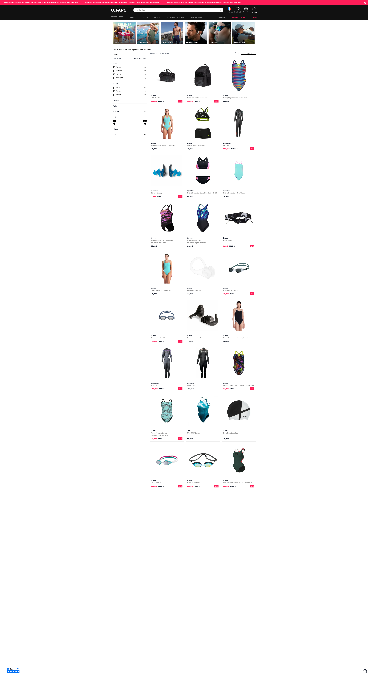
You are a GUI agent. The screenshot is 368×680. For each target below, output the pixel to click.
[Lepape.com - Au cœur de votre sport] (120, 10)
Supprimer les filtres (140, 58)
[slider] (114, 124)
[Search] (220, 10)
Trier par (238, 53)
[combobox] (176, 10)
